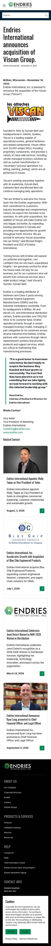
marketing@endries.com (16, 428)
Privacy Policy (11, 939)
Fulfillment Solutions (12, 827)
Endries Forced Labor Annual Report (19, 868)
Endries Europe (10, 807)
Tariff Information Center (14, 863)
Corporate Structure (12, 792)
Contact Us (9, 853)
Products (8, 822)
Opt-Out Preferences (28, 939)
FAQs (6, 858)
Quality (7, 797)
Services (7, 832)
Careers (7, 802)
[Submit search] (46, 15)
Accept (25, 932)
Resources (8, 837)
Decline (11, 932)
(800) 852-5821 (10, 891)
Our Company (10, 787)
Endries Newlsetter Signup (15, 872)
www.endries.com (13, 432)
